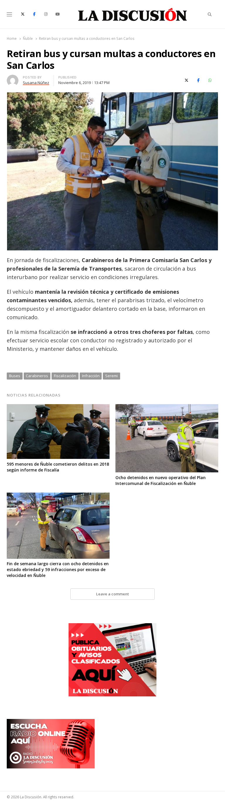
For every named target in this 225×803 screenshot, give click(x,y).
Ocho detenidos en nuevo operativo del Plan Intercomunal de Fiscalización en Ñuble (160, 480)
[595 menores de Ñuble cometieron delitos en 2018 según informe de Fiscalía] (58, 407)
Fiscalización (65, 375)
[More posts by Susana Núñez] (12, 78)
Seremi (111, 375)
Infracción (91, 375)
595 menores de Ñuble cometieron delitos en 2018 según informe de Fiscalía (58, 467)
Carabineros (37, 375)
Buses (14, 375)
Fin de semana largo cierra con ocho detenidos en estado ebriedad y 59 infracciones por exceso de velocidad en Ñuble (58, 569)
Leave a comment (112, 594)
